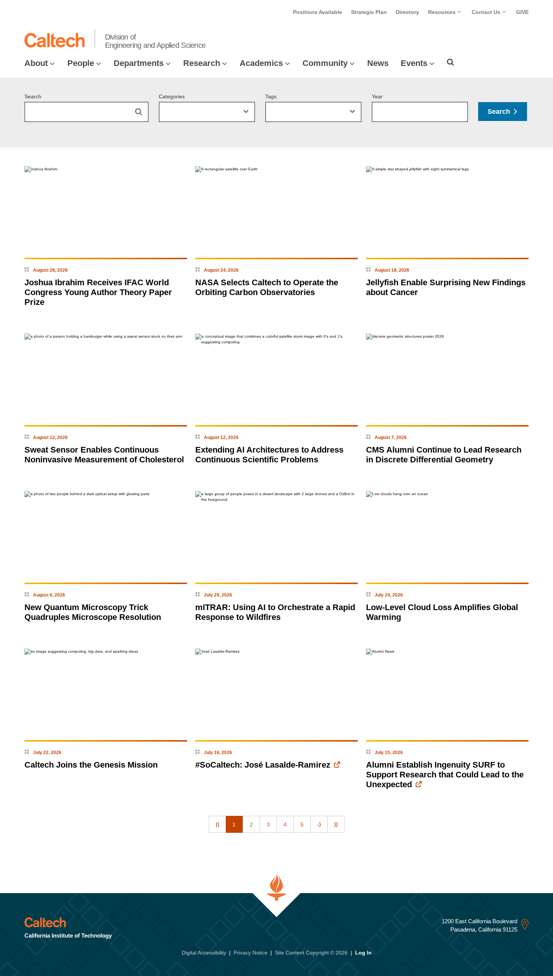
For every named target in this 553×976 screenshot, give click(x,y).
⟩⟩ (336, 824)
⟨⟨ (217, 824)
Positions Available (317, 12)
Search (32, 96)
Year (377, 96)
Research (201, 63)
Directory (407, 12)
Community (325, 63)
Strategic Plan (369, 12)
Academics (261, 63)
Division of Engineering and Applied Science (155, 41)
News (378, 63)
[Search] (450, 62)
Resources (442, 12)
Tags (270, 96)
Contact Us (487, 12)
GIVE (522, 12)
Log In (363, 953)
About (36, 63)
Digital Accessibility (204, 953)
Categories (172, 96)
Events (414, 63)
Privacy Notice (250, 953)
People (80, 63)
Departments (139, 63)
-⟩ (319, 824)
